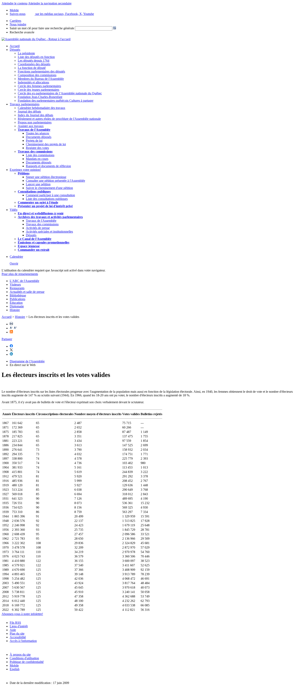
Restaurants (17, 288)
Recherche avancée (22, 32)
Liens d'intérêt (19, 626)
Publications (17, 299)
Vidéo (13, 209)
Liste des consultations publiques (47, 198)
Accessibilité (18, 637)
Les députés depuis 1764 (33, 60)
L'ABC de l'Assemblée (24, 281)
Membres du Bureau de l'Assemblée (41, 78)
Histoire (15, 310)
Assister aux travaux (31, 126)
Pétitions (23, 173)
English (14, 669)
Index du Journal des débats (35, 115)
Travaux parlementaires (24, 104)
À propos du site (20, 654)
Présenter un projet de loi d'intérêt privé (45, 206)
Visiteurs (15, 284)
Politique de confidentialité (27, 662)
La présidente (26, 53)
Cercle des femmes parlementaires (39, 86)
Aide (13, 630)
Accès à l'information (23, 641)
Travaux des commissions (35, 151)
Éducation (16, 302)
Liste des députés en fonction (36, 57)
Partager (7, 339)
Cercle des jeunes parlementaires (38, 89)
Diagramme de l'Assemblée (27, 361)
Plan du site (17, 633)
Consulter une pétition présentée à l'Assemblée (55, 180)
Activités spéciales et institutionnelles (49, 231)
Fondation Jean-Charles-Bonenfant (40, 97)
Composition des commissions (37, 75)
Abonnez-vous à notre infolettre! (22, 614)
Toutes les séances (37, 133)
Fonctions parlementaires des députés (41, 71)
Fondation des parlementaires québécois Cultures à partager (55, 100)
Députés (15, 49)
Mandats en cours (37, 158)
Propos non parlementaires (35, 122)
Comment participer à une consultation (50, 195)
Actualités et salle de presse (27, 291)
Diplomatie (17, 306)
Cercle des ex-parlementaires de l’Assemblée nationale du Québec (60, 93)
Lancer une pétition (38, 184)
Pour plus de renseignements (20, 274)
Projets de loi (34, 140)
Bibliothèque (18, 295)
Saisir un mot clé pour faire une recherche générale (42, 28)
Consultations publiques (34, 191)
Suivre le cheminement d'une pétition (49, 188)
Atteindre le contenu (14, 3)
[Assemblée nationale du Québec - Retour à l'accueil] (36, 39)
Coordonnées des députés (34, 64)
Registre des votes (37, 148)
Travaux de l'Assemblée (34, 129)
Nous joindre (18, 24)
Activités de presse (38, 228)
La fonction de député (32, 68)
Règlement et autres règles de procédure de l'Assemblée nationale (59, 118)
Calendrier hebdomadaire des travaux (41, 108)
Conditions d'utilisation (24, 658)
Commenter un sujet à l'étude (38, 202)
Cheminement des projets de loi (46, 144)
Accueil (15, 46)
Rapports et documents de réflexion (48, 166)
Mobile (14, 665)
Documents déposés (38, 137)
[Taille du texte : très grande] (15, 328)
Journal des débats (29, 111)
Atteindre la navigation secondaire (50, 3)
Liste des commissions (40, 155)
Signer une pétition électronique (46, 177)
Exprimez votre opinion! (25, 169)
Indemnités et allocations (33, 82)
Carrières (15, 20)
